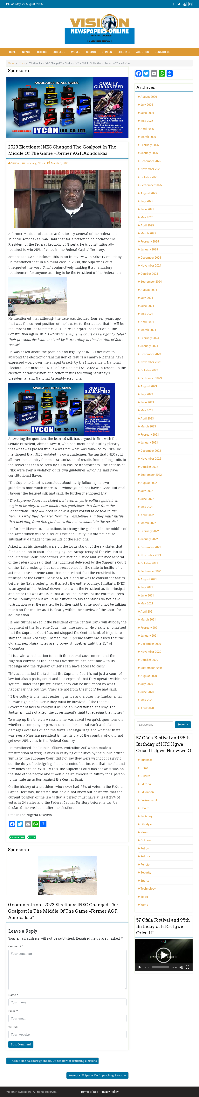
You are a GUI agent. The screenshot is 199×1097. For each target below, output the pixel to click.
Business (58, 52)
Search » (183, 724)
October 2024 (149, 273)
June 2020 (147, 692)
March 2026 (148, 137)
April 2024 (147, 322)
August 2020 (149, 676)
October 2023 (149, 370)
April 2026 (147, 129)
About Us (142, 52)
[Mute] (181, 967)
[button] (163, 955)
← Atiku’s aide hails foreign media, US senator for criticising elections (52, 1060)
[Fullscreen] (187, 967)
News (26, 52)
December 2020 (151, 644)
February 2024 (150, 338)
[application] (164, 955)
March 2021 (148, 619)
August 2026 (149, 96)
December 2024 (151, 257)
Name (13, 995)
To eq (144, 896)
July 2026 (147, 104)
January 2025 (149, 249)
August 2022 (149, 483)
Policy (145, 848)
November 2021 (151, 555)
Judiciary (30, 163)
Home (12, 52)
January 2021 (149, 635)
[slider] (160, 967)
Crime (144, 768)
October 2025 (149, 177)
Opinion (107, 52)
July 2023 (147, 394)
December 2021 (151, 547)
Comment (15, 946)
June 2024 (147, 306)
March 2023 (148, 426)
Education (147, 792)
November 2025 (151, 169)
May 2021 (147, 603)
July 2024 (147, 297)
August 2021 (149, 579)
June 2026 (147, 113)
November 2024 (151, 265)
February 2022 (150, 531)
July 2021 (147, 587)
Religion (146, 864)
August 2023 (149, 386)
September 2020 (151, 668)
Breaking (18, 837)
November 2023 (151, 362)
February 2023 (150, 434)
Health (145, 808)
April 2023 (147, 418)
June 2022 (147, 499)
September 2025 (151, 185)
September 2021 (151, 571)
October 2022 (149, 467)
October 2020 (149, 660)
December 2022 (151, 450)
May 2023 (147, 410)
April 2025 (147, 225)
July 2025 (147, 201)
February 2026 (150, 145)
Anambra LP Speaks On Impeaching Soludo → (97, 1075)
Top (32, 837)
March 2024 (148, 330)
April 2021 (147, 611)
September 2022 (151, 474)
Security (146, 872)
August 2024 (149, 290)
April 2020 (147, 708)
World (75, 52)
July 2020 (147, 684)
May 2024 (147, 314)
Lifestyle (124, 52)
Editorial (146, 784)
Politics (41, 52)
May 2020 (147, 700)
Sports (91, 52)
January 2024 (149, 346)
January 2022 (149, 539)
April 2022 (147, 515)
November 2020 (151, 651)
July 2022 (147, 491)
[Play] (140, 967)
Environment (149, 800)
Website (13, 1027)
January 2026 (149, 153)
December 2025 (151, 161)
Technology (148, 888)
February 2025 (150, 241)
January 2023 (149, 442)
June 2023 (147, 402)
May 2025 (147, 217)
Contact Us (162, 52)
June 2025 (147, 209)
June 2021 (147, 595)
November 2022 (151, 458)
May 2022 (147, 507)
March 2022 (148, 523)
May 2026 (147, 121)
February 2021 (150, 627)
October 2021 (149, 563)
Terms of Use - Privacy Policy (100, 1092)
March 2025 (148, 233)
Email (13, 1011)
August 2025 (149, 193)
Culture (145, 776)
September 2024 (151, 281)
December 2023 (151, 354)
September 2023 (151, 378)
